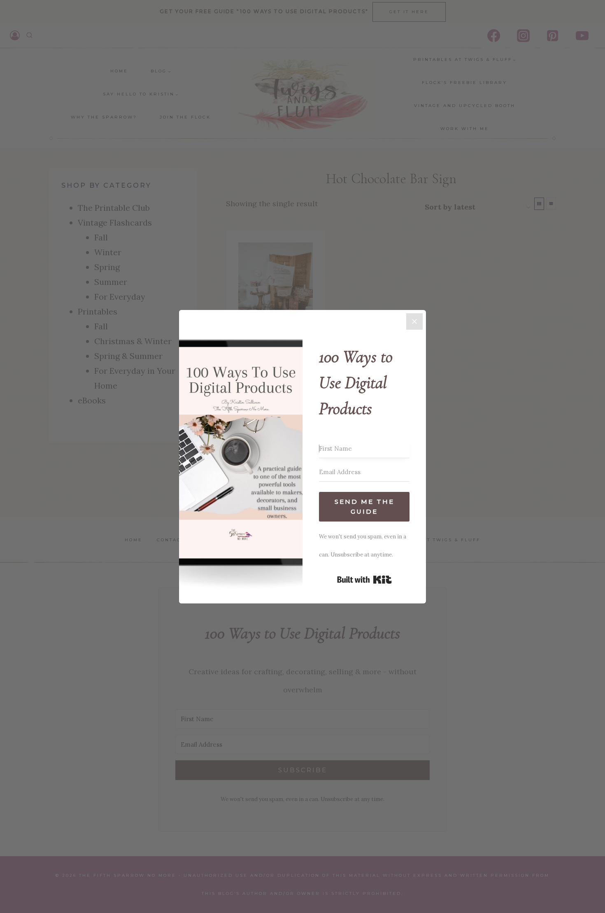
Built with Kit (364, 579)
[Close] (414, 321)
